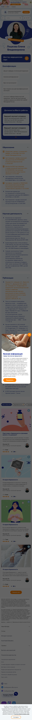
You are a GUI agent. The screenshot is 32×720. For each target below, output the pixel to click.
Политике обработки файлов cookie (21, 714)
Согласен (16, 717)
